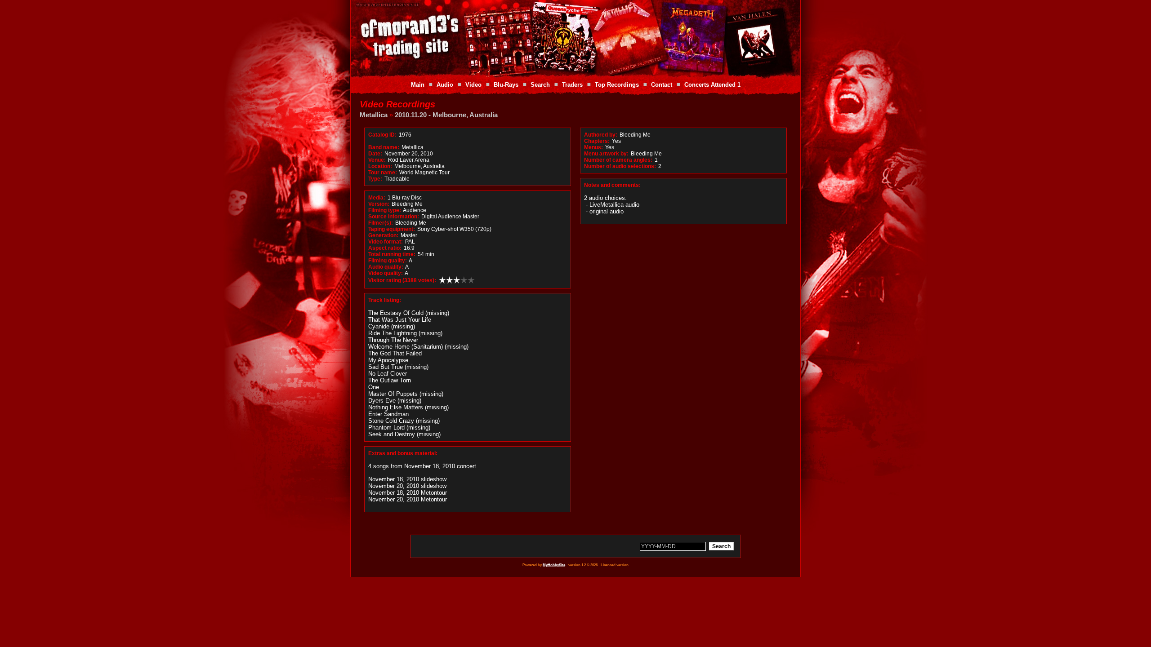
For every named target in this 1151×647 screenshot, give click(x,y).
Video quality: (385, 273)
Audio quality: (385, 267)
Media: (376, 198)
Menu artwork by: (606, 154)
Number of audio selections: (620, 166)
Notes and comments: (612, 185)
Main (417, 84)
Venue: (377, 160)
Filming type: (384, 210)
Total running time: (391, 254)
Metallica (374, 115)
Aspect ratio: (385, 248)
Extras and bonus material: (402, 453)
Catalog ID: (382, 135)
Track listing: (384, 300)
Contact (661, 84)
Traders (572, 84)
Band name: (383, 147)
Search (540, 84)
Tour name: (382, 172)
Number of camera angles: (618, 160)
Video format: (385, 242)
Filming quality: (387, 260)
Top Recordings (617, 84)
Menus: (593, 147)
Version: (378, 204)
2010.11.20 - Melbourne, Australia (446, 115)
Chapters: (597, 141)
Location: (380, 166)
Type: (375, 179)
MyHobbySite (554, 565)
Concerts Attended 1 (712, 84)
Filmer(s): (380, 223)
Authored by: (600, 135)
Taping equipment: (391, 229)
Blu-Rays (506, 84)
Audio (445, 84)
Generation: (383, 235)
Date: (375, 154)
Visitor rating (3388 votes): (402, 280)
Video (473, 84)
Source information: (393, 216)
